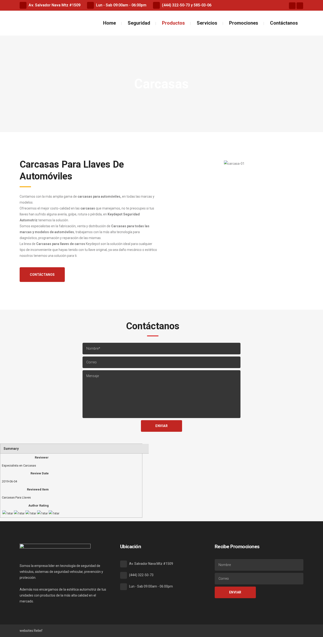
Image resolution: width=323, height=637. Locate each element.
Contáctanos (42, 274)
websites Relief (31, 631)
